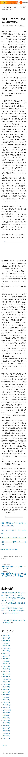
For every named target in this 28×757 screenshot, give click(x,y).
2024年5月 (6, 692)
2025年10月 (7, 648)
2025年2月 (6, 669)
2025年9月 (6, 651)
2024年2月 (6, 700)
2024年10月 (7, 679)
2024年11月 (7, 676)
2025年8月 (6, 653)
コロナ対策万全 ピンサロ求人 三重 (13, 537)
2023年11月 (7, 707)
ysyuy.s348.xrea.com (8, 25)
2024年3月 (6, 697)
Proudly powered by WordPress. (16, 753)
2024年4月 (6, 694)
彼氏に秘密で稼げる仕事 (9, 549)
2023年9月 (6, 713)
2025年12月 (7, 643)
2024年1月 (6, 702)
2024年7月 (6, 687)
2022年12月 (7, 736)
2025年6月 (6, 658)
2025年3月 (6, 666)
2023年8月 (6, 715)
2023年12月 (7, 705)
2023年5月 (6, 723)
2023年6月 (6, 720)
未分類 (4, 558)
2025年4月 (6, 664)
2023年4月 (6, 725)
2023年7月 (6, 718)
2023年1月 (6, 733)
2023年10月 (7, 710)
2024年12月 (7, 674)
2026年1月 (6, 640)
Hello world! (7, 620)
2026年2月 (6, 638)
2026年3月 (6, 635)
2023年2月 (6, 731)
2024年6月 (6, 689)
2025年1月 (6, 671)
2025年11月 (6, 646)
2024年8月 (6, 684)
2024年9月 (6, 682)
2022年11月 (6, 738)
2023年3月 (6, 728)
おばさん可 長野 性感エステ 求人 (12, 608)
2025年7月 (6, 656)
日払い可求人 (6, 7)
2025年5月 (6, 661)
